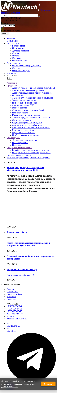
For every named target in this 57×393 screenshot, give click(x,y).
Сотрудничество (14, 63)
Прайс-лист (12, 299)
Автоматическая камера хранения (28, 90)
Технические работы (17, 232)
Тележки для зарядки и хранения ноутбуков (32, 98)
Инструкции (18, 48)
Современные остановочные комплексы (31, 127)
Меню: (5, 33)
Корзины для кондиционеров (26, 115)
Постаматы (17, 95)
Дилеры (16, 68)
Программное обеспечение (19, 147)
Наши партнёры (14, 294)
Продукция (12, 85)
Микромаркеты (19, 108)
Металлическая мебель (23, 130)
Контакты (11, 73)
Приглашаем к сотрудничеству (26, 65)
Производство (13, 137)
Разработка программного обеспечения (30, 150)
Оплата (15, 56)
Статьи (15, 53)
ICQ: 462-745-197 (15, 314)
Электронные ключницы (24, 100)
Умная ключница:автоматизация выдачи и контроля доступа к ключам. (28, 244)
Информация (13, 43)
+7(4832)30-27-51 (15, 306)
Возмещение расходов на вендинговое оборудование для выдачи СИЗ (25, 168)
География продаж (21, 70)
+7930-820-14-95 (14, 309)
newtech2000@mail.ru (17, 318)
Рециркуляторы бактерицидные (27, 122)
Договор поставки (20, 51)
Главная (10, 289)
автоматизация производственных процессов (28, 157)
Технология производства (24, 140)
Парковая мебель (20, 113)
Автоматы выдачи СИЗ (23, 105)
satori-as (10, 316)
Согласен (48, 384)
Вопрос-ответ (18, 46)
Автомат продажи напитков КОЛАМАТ (31, 118)
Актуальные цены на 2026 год (22, 269)
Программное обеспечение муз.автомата (31, 152)
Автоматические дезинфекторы (27, 125)
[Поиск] (39, 16)
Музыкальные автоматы (23, 132)
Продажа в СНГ (19, 60)
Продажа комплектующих (19, 155)
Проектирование (20, 142)
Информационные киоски (24, 103)
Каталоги (11, 38)
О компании (12, 41)
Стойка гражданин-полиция (25, 135)
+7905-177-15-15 (14, 311)
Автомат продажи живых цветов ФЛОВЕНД (33, 88)
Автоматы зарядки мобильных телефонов (32, 93)
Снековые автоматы (21, 120)
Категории (12, 83)
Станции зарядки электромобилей (28, 110)
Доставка (16, 58)
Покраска (16, 145)
